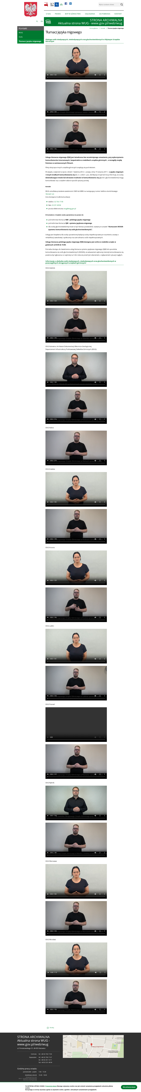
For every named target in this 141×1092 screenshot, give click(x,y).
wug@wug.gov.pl (70, 209)
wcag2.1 (52, 4)
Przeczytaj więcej (50, 1086)
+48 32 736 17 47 (46, 1057)
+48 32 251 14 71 (46, 1060)
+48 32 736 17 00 (46, 1054)
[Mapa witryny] (61, 4)
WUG (21, 32)
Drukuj (52, 1027)
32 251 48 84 (56, 205)
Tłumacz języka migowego (30, 41)
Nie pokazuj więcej (129, 1087)
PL (37, 21)
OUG (21, 37)
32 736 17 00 (58, 202)
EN (42, 21)
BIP (46, 4)
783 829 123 (49, 194)
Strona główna (93, 28)
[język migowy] (57, 4)
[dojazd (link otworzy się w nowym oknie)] (93, 1046)
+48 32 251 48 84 (46, 1062)
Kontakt (103, 28)
